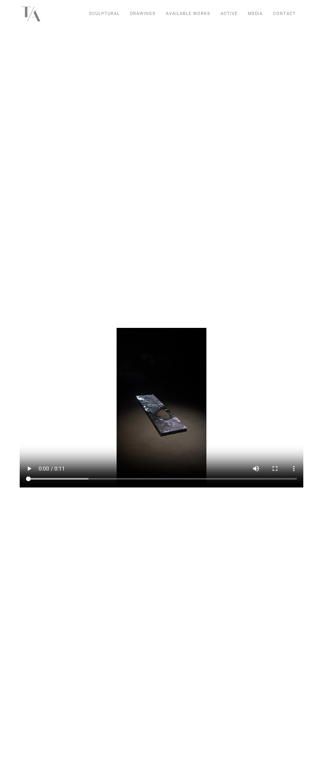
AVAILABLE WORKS (188, 13)
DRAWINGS (143, 13)
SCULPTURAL (104, 13)
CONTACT (284, 13)
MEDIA (255, 13)
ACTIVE (229, 13)
